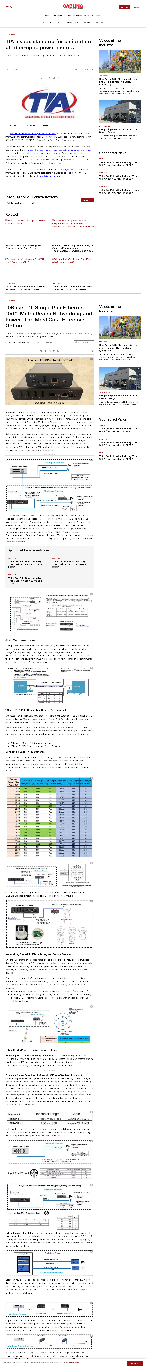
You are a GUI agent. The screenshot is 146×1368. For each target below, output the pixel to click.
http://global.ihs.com (70, 169)
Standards (10, 34)
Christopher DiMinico (15, 342)
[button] (7, 7)
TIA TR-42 (28, 160)
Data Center (49, 22)
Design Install (73, 22)
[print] (92, 78)
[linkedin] (45, 78)
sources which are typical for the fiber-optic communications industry (59, 150)
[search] (11, 7)
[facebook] (41, 78)
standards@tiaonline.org (48, 176)
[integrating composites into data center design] (120, 111)
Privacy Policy (74, 1362)
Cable (61, 22)
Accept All (134, 1363)
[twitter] (49, 78)
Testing (87, 22)
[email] (58, 78)
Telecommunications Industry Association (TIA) (33, 133)
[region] (73, 1363)
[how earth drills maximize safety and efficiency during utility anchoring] (120, 61)
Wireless (99, 22)
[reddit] (54, 78)
